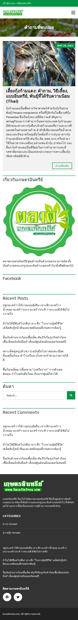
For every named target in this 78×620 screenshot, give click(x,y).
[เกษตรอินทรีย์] (12, 12)
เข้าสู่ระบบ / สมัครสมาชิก (17, 3)
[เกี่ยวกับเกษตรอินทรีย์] (39, 221)
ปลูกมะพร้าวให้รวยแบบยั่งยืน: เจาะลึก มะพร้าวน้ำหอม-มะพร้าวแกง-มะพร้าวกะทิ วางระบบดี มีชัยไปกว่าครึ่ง (36, 309)
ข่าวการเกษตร (10, 524)
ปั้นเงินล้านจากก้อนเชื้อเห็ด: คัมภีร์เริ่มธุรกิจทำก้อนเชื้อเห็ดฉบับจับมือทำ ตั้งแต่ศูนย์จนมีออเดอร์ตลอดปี (34, 339)
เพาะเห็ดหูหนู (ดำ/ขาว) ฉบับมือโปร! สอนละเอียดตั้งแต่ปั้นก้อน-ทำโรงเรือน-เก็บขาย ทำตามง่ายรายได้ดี (35, 355)
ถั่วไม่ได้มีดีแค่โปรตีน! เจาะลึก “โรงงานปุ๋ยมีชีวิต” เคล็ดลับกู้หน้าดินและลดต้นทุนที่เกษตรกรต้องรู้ (33, 325)
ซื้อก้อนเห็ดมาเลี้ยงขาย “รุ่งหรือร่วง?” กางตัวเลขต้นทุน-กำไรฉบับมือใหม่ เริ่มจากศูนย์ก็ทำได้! (32, 371)
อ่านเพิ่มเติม (62, 165)
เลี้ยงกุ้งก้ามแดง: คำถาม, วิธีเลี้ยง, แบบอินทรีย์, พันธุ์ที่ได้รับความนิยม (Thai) (38, 96)
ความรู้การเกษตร (11, 532)
